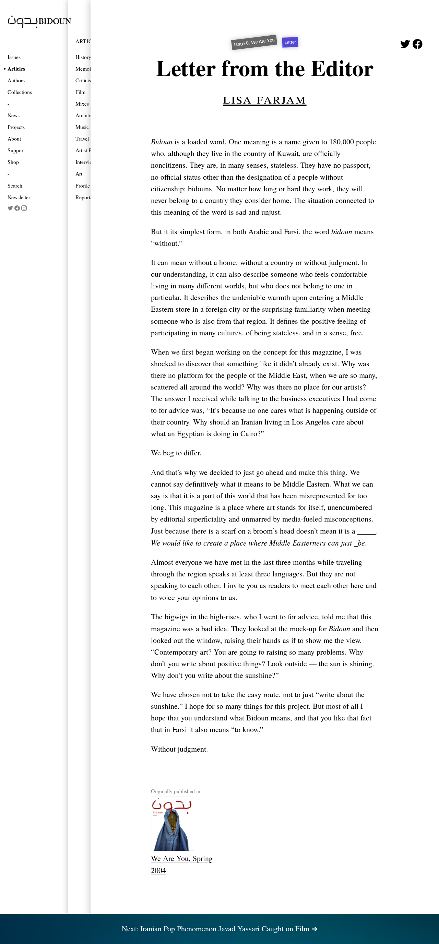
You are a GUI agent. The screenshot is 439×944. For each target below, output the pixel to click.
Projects (16, 126)
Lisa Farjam (264, 98)
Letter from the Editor (264, 67)
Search (15, 185)
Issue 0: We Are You (254, 42)
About (14, 138)
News (14, 115)
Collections (20, 91)
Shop (13, 161)
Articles (16, 68)
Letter (290, 42)
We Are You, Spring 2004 (182, 864)
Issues (14, 56)
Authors (16, 80)
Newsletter (19, 197)
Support (16, 150)
